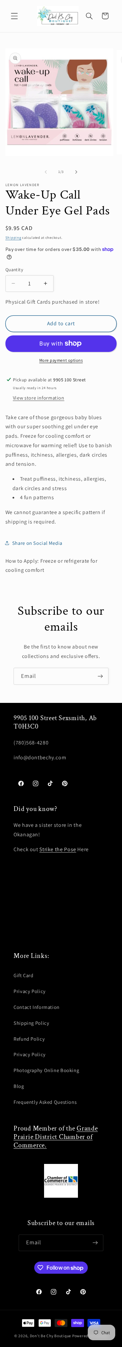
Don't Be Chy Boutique (50, 1335)
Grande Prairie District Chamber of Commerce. (56, 1137)
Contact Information (37, 1007)
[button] (14, 16)
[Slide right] (76, 171)
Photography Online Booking (46, 1070)
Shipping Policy (31, 1023)
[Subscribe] (100, 676)
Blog (19, 1086)
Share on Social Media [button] (37, 543)
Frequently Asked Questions (45, 1102)
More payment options (61, 360)
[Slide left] (45, 171)
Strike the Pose (57, 849)
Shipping (13, 237)
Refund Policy (29, 1039)
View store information (38, 398)
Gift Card (24, 975)
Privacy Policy (30, 991)
